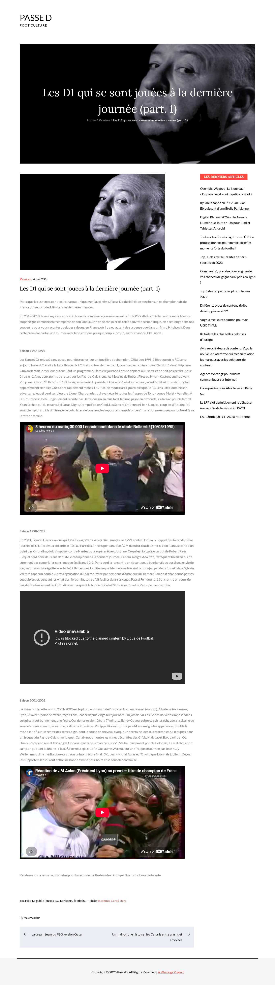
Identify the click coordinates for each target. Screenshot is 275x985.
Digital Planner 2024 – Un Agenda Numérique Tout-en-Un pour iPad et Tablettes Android (225, 222)
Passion (25, 279)
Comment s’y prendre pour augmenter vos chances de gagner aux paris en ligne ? (227, 276)
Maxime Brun (32, 917)
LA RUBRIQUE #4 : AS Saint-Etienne (225, 416)
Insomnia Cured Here (112, 901)
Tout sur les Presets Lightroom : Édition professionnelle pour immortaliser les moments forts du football (227, 242)
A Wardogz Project (171, 972)
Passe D (36, 18)
